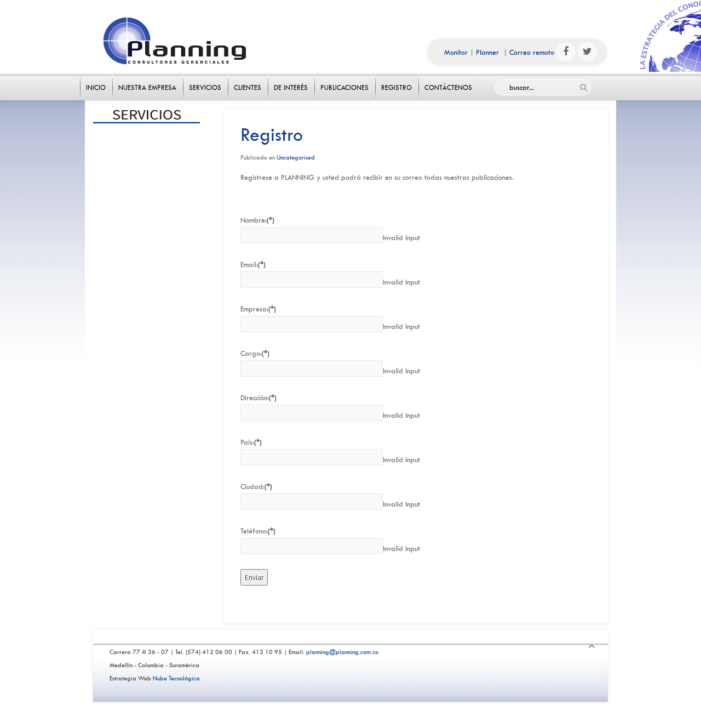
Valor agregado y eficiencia (147, 189)
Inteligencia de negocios (147, 260)
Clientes (248, 78)
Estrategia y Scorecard (147, 236)
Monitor (456, 52)
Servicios (205, 78)
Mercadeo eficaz (147, 165)
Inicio (96, 78)
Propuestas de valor (147, 213)
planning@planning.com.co (342, 652)
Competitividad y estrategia (147, 142)
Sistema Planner (147, 283)
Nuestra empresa (147, 78)
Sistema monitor (147, 307)
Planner (487, 52)
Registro (396, 78)
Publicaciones (344, 78)
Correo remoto (531, 52)
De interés (291, 78)
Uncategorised (296, 157)
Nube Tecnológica (176, 678)
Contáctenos (448, 78)
